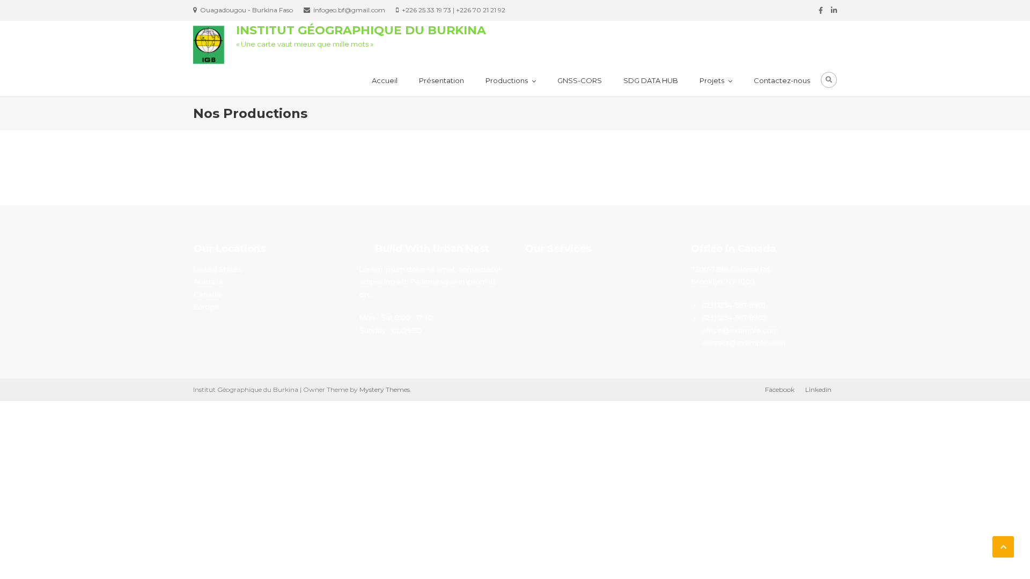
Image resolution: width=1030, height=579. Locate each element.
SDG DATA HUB (650, 80)
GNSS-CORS (579, 80)
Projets (712, 80)
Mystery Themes (384, 389)
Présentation (441, 80)
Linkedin (818, 389)
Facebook (779, 389)
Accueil (385, 80)
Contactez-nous (782, 80)
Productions (506, 80)
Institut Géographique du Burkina (361, 30)
